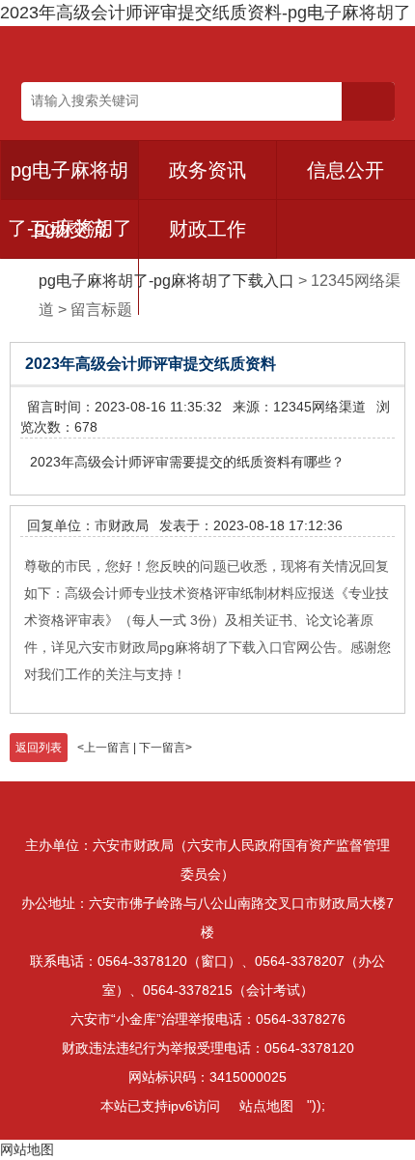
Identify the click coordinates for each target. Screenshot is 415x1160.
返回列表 (38, 747)
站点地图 (266, 1106)
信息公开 (345, 170)
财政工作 (207, 229)
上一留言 (107, 747)
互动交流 (69, 229)
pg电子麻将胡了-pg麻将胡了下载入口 (166, 280)
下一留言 (162, 747)
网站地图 (27, 1149)
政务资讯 (207, 170)
